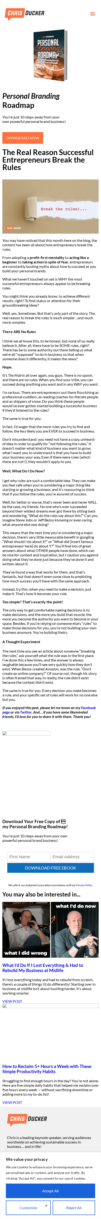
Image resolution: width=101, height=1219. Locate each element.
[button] (92, 13)
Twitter (25, 712)
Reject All (74, 1207)
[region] (50, 1185)
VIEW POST (12, 1001)
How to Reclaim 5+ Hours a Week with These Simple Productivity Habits (46, 1069)
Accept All (50, 1191)
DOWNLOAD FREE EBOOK (50, 867)
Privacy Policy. (84, 885)
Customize (28, 1207)
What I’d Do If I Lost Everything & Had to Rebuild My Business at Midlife (42, 968)
